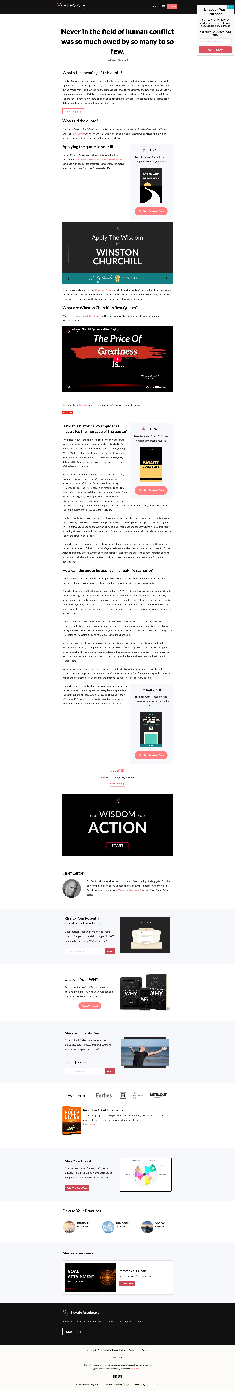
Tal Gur (91, 881)
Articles (107, 1350)
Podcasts (123, 1350)
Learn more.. (89, 1124)
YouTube (83, 405)
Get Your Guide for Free (151, 211)
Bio (74, 133)
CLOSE (230, 7)
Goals (100, 1350)
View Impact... (137, 1368)
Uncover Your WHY (81, 979)
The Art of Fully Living (128, 890)
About (156, 6)
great (113, 777)
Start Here (74, 1331)
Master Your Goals (132, 1271)
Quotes (81, 133)
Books (115, 1350)
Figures (132, 1350)
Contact (118, 1357)
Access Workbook (90, 1006)
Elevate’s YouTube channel (86, 316)
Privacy (145, 1350)
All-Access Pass (102, 290)
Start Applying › (117, 783)
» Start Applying (73, 111)
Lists (139, 1350)
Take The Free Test (76, 1188)
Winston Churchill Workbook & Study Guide (99, 159)
